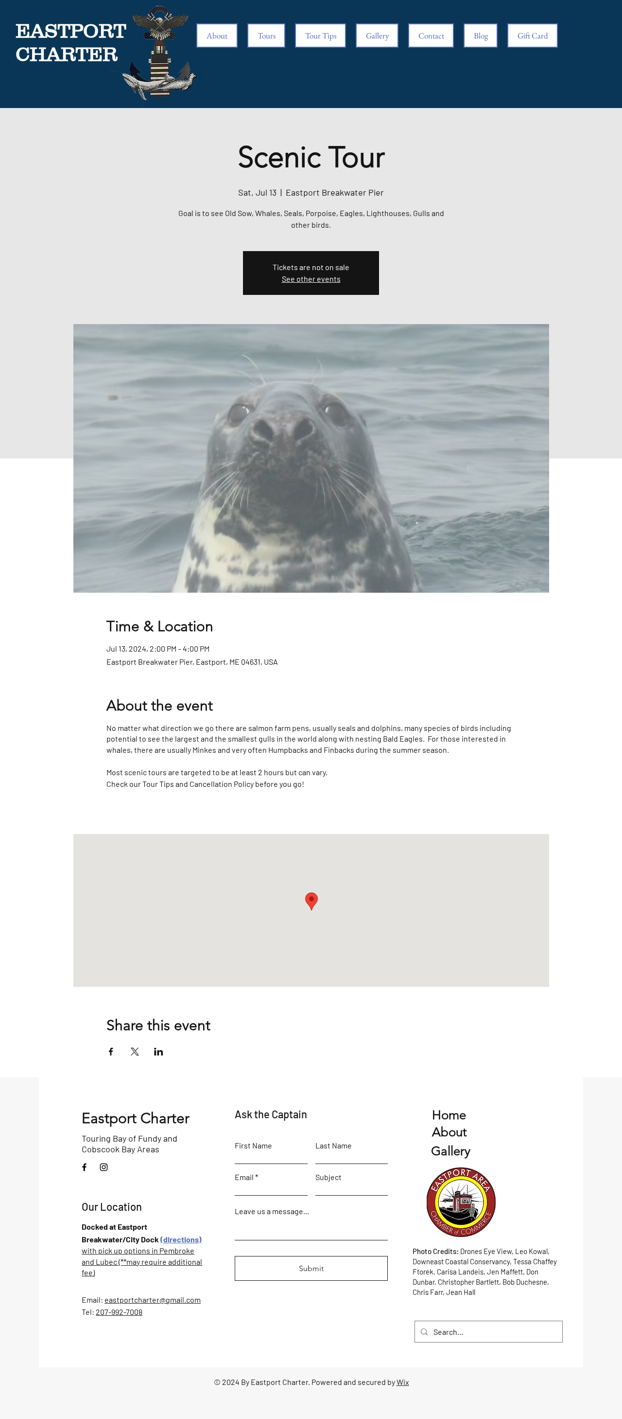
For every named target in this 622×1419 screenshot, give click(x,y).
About (449, 1132)
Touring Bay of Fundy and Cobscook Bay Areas (129, 1143)
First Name (253, 1145)
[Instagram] (104, 1167)
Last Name (333, 1145)
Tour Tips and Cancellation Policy (198, 783)
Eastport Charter (136, 1118)
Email (244, 1177)
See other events (311, 278)
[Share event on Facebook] (111, 1051)
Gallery (450, 1151)
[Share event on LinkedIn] (158, 1051)
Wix (403, 1381)
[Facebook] (84, 1167)
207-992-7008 (119, 1311)
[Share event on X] (134, 1051)
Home (449, 1115)
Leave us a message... (272, 1211)
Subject (328, 1177)
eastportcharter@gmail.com (152, 1299)
